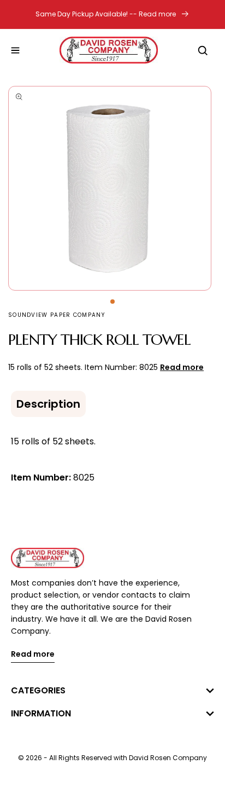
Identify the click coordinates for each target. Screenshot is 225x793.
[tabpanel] (112, 188)
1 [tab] (112, 301)
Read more (33, 654)
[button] (15, 50)
